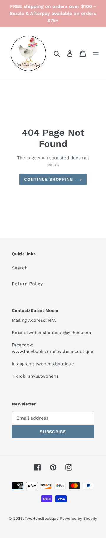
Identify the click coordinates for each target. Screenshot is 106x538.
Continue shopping (48, 179)
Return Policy (27, 283)
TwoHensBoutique (42, 518)
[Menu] (95, 53)
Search (20, 268)
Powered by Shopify (78, 518)
